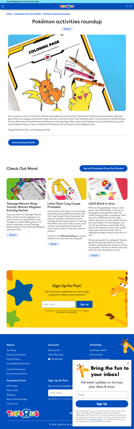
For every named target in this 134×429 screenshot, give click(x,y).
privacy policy (71, 312)
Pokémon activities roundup (56, 14)
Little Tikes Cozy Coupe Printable (64, 205)
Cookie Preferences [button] (16, 369)
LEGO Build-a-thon (101, 203)
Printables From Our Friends (27, 14)
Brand (67, 29)
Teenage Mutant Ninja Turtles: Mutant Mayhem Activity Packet (24, 207)
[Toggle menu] (2, 6)
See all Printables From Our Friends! (103, 168)
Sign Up (84, 304)
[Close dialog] (128, 363)
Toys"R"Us (61, 424)
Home (9, 14)
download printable (23, 142)
